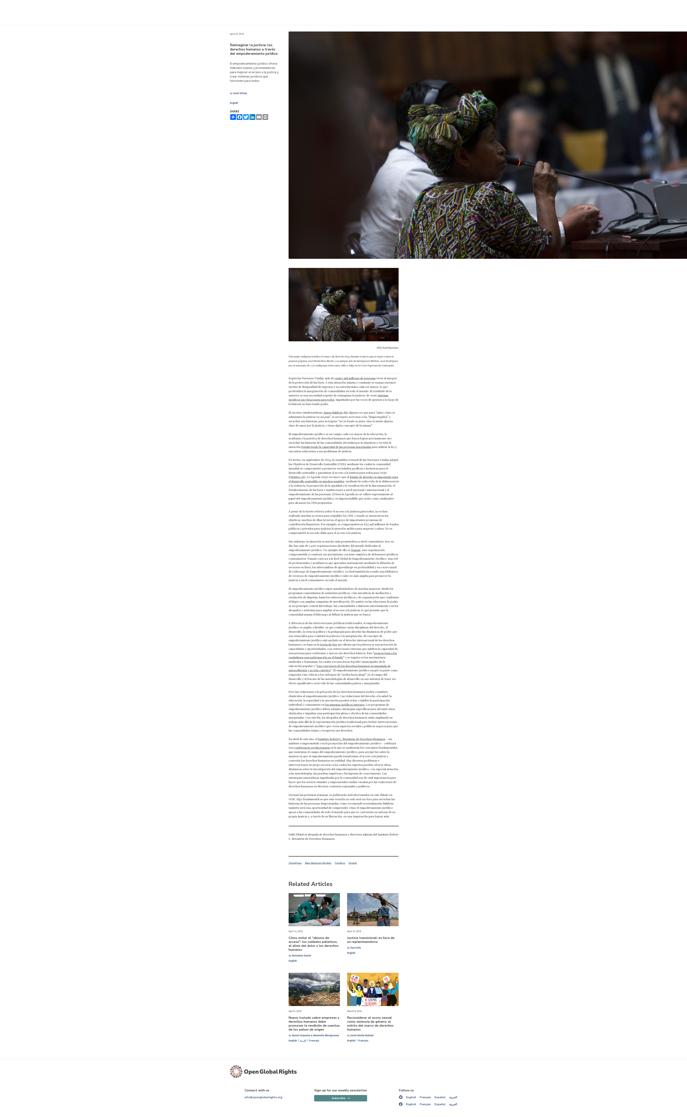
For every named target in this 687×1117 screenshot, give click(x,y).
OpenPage (295, 863)
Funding (340, 863)
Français (314, 1040)
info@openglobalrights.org (263, 1097)
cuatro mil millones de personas (355, 378)
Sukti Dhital (240, 93)
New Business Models (318, 863)
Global (353, 863)
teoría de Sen (328, 644)
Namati (355, 550)
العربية (303, 1040)
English (234, 103)
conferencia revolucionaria (312, 748)
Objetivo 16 (297, 477)
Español (440, 1097)
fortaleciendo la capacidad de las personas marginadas (336, 447)
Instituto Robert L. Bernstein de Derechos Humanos (351, 739)
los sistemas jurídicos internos (344, 705)
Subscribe (338, 1098)
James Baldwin (333, 413)
